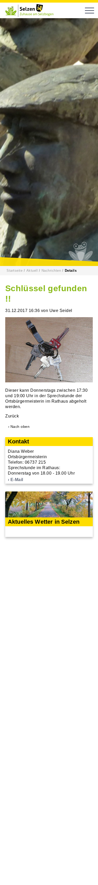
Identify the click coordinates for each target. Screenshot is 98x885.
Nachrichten (51, 270)
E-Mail (16, 479)
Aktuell (32, 270)
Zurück (12, 416)
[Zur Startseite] (31, 10)
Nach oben (20, 426)
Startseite (14, 270)
